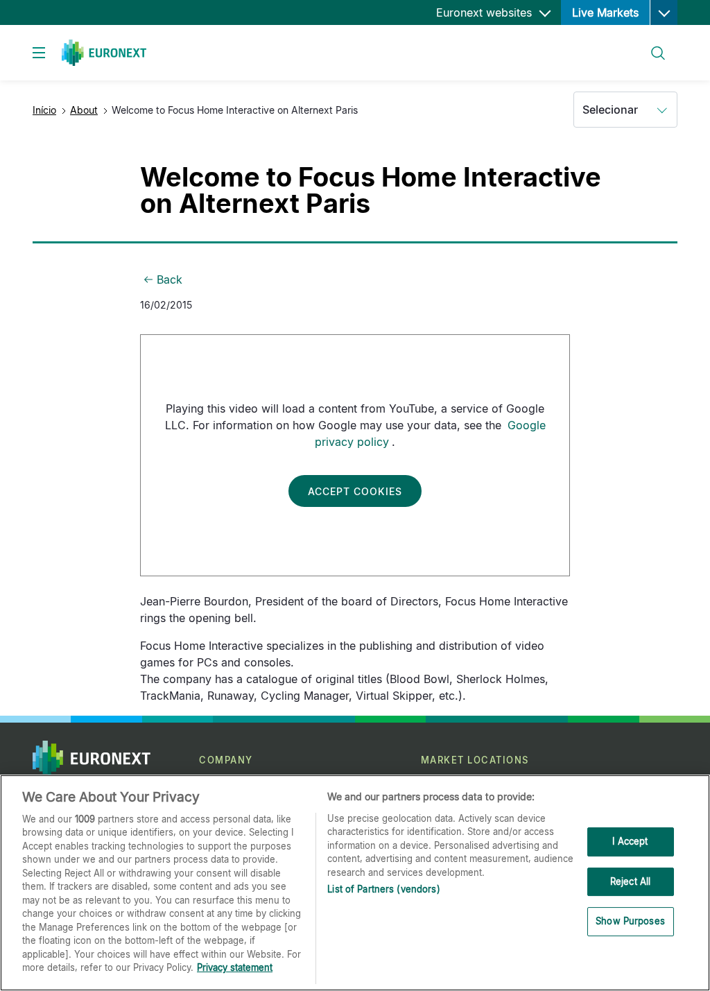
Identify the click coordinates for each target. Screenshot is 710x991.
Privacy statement (234, 967)
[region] (355, 883)
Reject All (630, 881)
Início (44, 110)
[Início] (104, 53)
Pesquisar (652, 44)
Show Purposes (630, 921)
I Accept (630, 841)
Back (169, 279)
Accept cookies (355, 491)
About (84, 110)
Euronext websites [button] (485, 12)
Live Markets (605, 12)
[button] (663, 12)
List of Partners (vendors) (383, 889)
